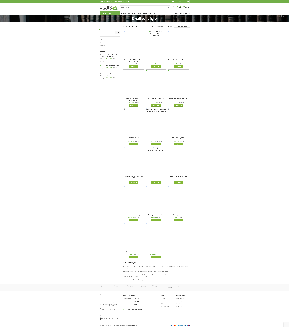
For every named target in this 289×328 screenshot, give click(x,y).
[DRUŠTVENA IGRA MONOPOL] (156, 237)
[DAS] (157, 287)
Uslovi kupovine (165, 301)
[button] (133, 66)
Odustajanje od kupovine (182, 303)
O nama (163, 298)
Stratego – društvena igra (156, 215)
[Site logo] (109, 7)
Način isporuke (180, 298)
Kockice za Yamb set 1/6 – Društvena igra (133, 99)
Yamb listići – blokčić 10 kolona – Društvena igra (156, 34)
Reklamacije (179, 306)
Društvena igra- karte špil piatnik (178, 98)
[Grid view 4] (171, 26)
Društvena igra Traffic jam (156, 150)
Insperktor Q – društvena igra (178, 176)
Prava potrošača (165, 306)
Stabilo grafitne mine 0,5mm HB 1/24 (112, 55)
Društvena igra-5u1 (133, 137)
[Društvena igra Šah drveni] (178, 199)
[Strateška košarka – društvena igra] (133, 161)
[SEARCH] (168, 7)
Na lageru (103, 45)
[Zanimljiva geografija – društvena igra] (156, 109)
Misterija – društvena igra (133, 215)
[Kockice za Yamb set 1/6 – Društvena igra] (133, 83)
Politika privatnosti (166, 303)
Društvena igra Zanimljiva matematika (178, 138)
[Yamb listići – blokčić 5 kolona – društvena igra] (133, 44)
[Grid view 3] (168, 26)
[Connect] (144, 287)
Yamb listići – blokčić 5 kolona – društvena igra (133, 60)
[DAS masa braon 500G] (102, 67)
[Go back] (130, 18)
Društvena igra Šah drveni (178, 215)
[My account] (173, 7)
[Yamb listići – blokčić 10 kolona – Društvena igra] (156, 31)
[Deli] (183, 287)
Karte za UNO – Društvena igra (156, 98)
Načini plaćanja (180, 301)
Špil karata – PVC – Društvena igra (178, 60)
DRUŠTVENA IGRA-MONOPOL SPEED (134, 252)
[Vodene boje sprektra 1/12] (102, 77)
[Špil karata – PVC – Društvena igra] (178, 44)
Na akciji (103, 43)
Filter (118, 32)
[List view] (166, 26)
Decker (170, 287)
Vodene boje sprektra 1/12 (112, 74)
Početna (125, 26)
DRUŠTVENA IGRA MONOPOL (156, 252)
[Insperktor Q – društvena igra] (178, 161)
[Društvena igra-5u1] (133, 122)
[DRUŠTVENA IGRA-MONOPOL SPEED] (133, 237)
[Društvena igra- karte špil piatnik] (178, 83)
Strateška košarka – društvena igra (134, 176)
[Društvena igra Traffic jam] (156, 148)
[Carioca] (131, 287)
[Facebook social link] (171, 1)
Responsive (134, 325)
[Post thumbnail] (128, 302)
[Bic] (118, 287)
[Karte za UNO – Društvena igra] (156, 83)
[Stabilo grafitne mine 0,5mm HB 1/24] (102, 58)
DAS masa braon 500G (112, 65)
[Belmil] (106, 287)
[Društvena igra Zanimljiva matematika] (178, 122)
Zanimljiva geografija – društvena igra (156, 112)
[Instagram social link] (173, 1)
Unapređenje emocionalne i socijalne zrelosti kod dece (138, 301)
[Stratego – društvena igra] (156, 199)
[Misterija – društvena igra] (133, 199)
